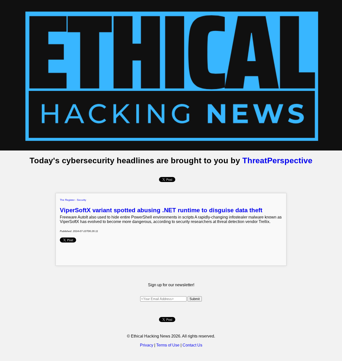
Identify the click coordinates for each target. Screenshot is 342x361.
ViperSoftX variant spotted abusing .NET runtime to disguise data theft (161, 210)
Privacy (146, 345)
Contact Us (192, 345)
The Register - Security (73, 199)
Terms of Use (168, 345)
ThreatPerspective (277, 160)
